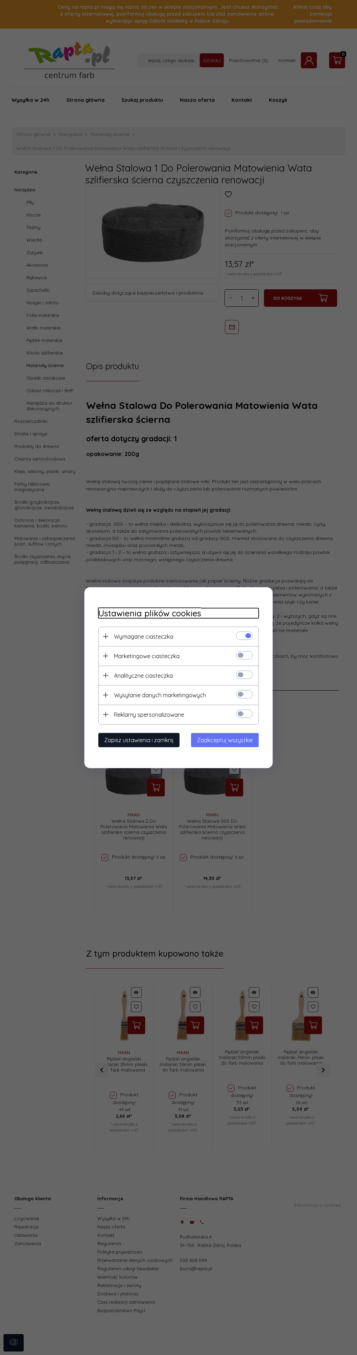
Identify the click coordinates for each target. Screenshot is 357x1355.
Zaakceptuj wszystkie (225, 739)
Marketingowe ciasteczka (147, 655)
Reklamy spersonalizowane (149, 714)
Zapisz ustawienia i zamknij (139, 739)
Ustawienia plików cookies (149, 613)
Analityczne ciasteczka (143, 675)
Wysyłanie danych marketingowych (160, 694)
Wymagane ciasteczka (143, 636)
